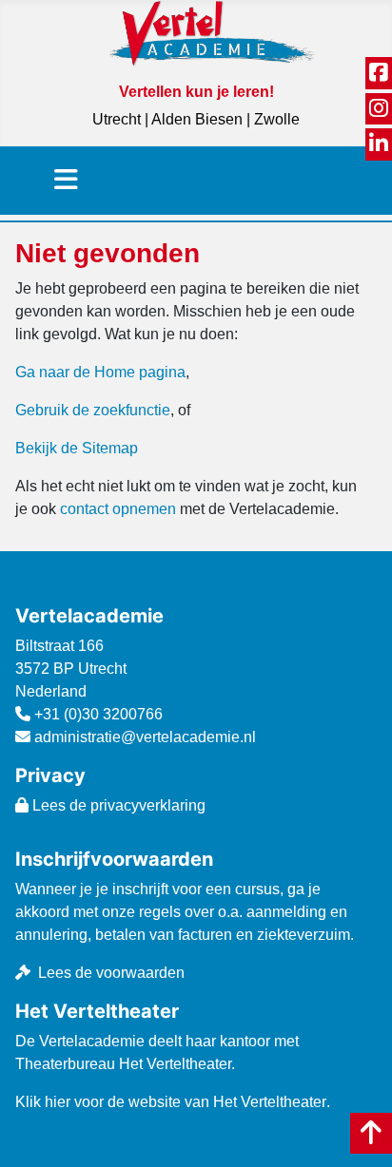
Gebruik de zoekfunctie (92, 410)
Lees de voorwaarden (111, 973)
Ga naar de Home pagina (100, 372)
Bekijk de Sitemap (76, 448)
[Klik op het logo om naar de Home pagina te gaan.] (211, 33)
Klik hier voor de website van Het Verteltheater (170, 1102)
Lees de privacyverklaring (117, 805)
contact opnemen (118, 509)
